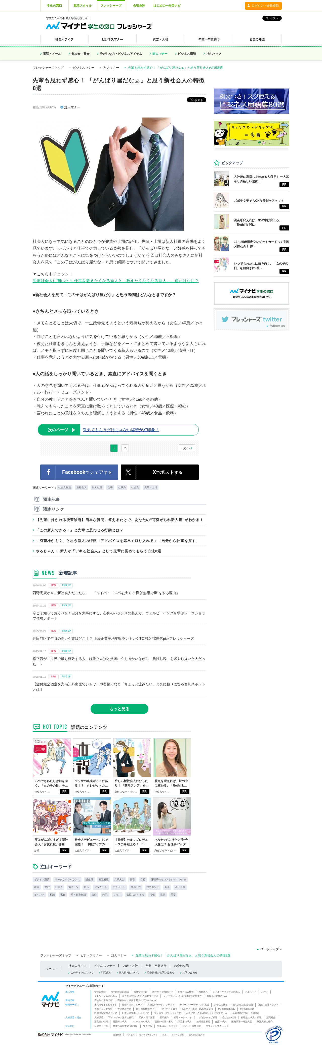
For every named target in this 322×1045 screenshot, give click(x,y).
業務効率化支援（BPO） (125, 1026)
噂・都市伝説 (78, 894)
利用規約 (106, 972)
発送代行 (147, 1026)
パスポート (119, 887)
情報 (152, 894)
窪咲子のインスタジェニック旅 (168, 879)
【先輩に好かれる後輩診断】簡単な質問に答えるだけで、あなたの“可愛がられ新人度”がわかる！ (120, 520)
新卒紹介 (164, 1017)
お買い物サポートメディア (135, 1013)
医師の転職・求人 (164, 1021)
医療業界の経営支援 (241, 1021)
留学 (173, 894)
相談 (52, 894)
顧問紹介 (270, 1017)
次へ (186, 448)
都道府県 (104, 879)
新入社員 (97, 487)
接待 (94, 894)
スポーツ (136, 887)
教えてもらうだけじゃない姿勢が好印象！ (103, 430)
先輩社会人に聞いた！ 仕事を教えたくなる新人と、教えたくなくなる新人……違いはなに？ (116, 281)
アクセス (130, 1034)
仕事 (110, 487)
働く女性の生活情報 (243, 1004)
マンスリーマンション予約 (167, 1013)
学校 (47, 887)
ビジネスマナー (84, 67)
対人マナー (160, 53)
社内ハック (213, 53)
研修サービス (101, 1026)
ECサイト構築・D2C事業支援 (197, 1009)
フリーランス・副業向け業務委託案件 (182, 996)
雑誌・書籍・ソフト (268, 1004)
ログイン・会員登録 (265, 5)
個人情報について (129, 972)
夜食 (62, 894)
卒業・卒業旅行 (156, 966)
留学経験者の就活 (120, 992)
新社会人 (81, 487)
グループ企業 (178, 1034)
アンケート (101, 887)
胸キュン (73, 887)
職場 (36, 887)
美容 (132, 879)
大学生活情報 (221, 1004)
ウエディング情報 (103, 1009)
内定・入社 (130, 966)
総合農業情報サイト (146, 1009)
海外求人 (203, 992)
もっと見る (119, 709)
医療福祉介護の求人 (217, 996)
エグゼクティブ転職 (207, 1017)
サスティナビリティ (148, 1034)
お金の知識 (181, 966)
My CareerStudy (226, 1009)
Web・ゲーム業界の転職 (121, 1017)
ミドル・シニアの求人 (105, 996)
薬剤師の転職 (101, 1021)
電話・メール (52, 53)
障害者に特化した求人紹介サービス (140, 996)
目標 (142, 879)
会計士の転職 (229, 1017)
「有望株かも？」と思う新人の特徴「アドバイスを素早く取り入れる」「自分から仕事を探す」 (117, 541)
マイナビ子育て (169, 1009)
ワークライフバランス (67, 879)
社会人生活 (64, 487)
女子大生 (119, 879)
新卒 (167, 887)
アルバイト (250, 992)
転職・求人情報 (186, 992)
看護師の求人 (120, 1021)
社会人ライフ (42, 791)
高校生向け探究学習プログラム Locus (136, 1000)
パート (264, 992)
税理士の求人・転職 (251, 1017)
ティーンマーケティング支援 (194, 1004)
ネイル (117, 894)
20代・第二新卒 (147, 1017)
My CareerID (247, 1009)
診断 (36, 850)
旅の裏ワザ (152, 887)
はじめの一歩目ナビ (167, 5)
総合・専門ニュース (132, 1004)
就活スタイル (83, 5)
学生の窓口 (54, 5)
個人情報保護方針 (197, 1034)
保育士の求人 (184, 1021)
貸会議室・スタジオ (167, 1026)
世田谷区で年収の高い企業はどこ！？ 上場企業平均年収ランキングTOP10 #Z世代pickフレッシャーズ (113, 638)
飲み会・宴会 (80, 53)
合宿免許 (139, 5)
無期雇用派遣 (203, 1021)
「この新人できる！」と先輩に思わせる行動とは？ (80, 530)
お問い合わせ (189, 972)
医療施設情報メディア (105, 1013)
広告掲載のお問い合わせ (161, 972)
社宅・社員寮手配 (192, 1026)
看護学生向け (140, 992)
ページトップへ (271, 949)
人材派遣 (98, 1017)
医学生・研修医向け (162, 992)
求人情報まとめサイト (105, 1004)
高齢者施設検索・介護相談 (246, 1013)
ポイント (39, 894)
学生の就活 (100, 992)
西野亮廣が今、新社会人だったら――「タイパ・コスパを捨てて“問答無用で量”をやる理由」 (106, 593)
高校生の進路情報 (103, 1000)
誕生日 (89, 879)
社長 (86, 887)
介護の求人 (220, 1021)
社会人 (135, 487)
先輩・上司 (150, 487)
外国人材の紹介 (265, 1021)
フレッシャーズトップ (48, 67)
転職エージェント (183, 1017)
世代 (162, 894)
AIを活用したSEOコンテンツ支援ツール (206, 1013)
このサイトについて (82, 972)
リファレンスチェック (217, 1026)
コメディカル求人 (141, 1021)
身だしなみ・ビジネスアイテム (121, 53)
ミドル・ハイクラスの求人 (226, 992)
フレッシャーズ (111, 5)
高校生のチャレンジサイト (161, 1004)
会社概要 (117, 1034)
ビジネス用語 (187, 53)
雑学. (105, 894)
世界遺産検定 (124, 1009)
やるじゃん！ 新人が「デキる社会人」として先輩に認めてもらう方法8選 (98, 551)
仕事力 (122, 487)
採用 (165, 1034)
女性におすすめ (135, 894)
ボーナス (180, 887)
